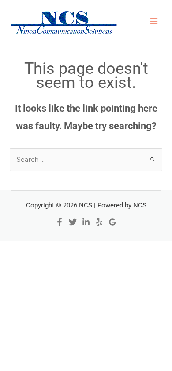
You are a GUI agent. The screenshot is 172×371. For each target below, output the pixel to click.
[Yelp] (99, 222)
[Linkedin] (86, 222)
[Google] (112, 222)
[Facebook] (60, 222)
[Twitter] (73, 222)
